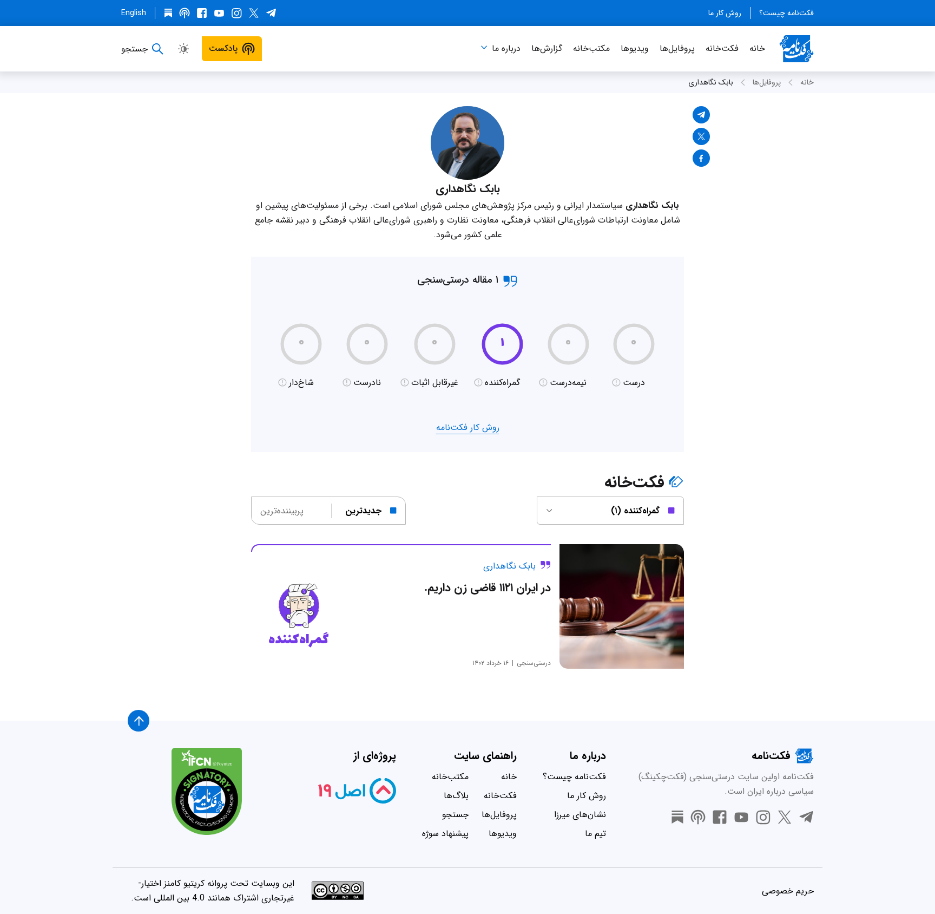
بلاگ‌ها (456, 795)
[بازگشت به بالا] (138, 721)
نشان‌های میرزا (580, 814)
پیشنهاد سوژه (445, 833)
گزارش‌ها (546, 48)
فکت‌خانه (722, 48)
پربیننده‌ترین (282, 511)
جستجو (455, 814)
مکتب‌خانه (591, 48)
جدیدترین (363, 511)
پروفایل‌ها (677, 48)
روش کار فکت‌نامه (467, 427)
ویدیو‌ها (635, 48)
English (133, 13)
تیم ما (595, 833)
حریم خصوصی (788, 891)
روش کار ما (724, 13)
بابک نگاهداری (710, 82)
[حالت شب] (183, 48)
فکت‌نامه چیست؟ (786, 13)
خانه (757, 48)
